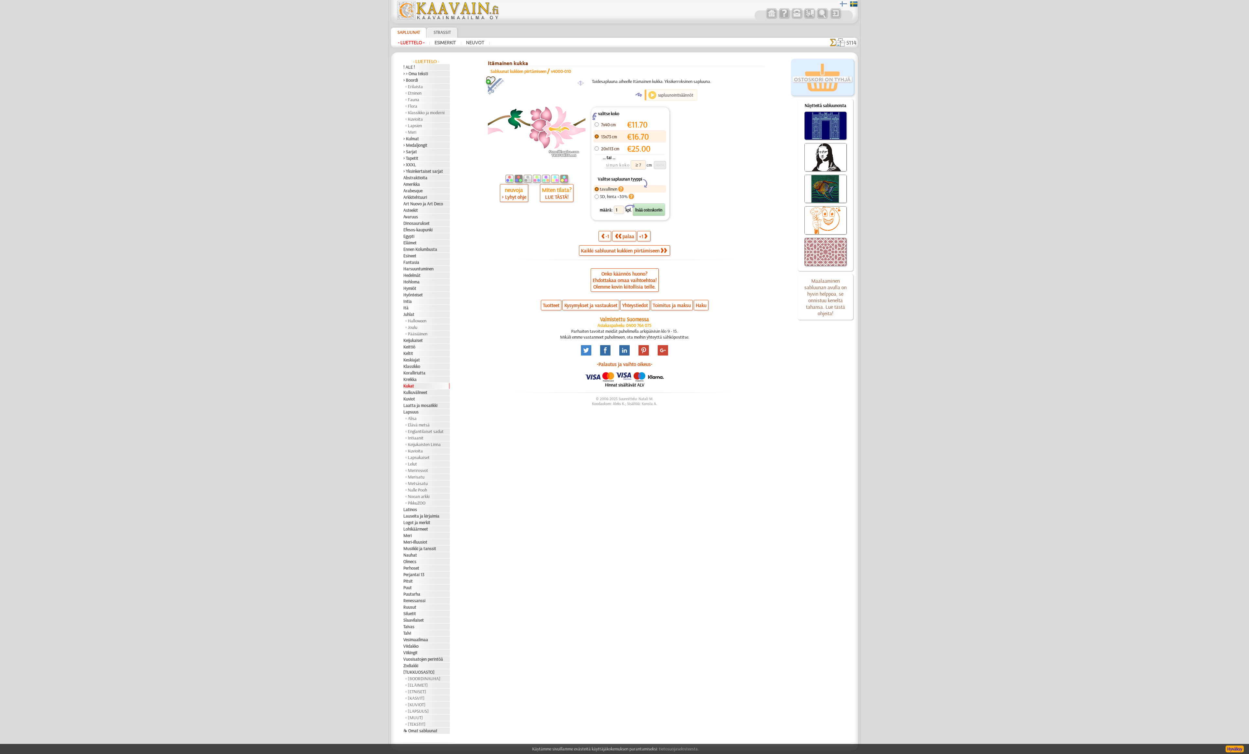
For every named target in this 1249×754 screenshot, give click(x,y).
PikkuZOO (416, 503)
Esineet (409, 256)
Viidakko (411, 646)
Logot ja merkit (416, 522)
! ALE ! (409, 67)
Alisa (412, 418)
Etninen (415, 93)
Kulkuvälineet (415, 392)
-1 (607, 236)
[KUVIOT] (416, 704)
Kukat (408, 386)
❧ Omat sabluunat (420, 731)
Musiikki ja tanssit (419, 548)
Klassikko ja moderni (426, 112)
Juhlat (408, 314)
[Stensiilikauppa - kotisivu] (447, 18)
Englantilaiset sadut (426, 431)
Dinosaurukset (416, 223)
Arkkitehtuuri (415, 197)
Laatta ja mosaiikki (420, 405)
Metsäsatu (418, 483)
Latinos (410, 509)
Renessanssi (414, 600)
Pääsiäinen (417, 334)
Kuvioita (415, 119)
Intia (407, 301)
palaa (628, 236)
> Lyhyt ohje (514, 197)
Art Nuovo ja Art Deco (423, 204)
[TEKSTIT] (416, 724)
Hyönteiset (413, 295)
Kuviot (409, 399)
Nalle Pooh (417, 490)
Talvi (407, 633)
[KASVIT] (416, 698)
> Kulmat (411, 138)
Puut (407, 587)
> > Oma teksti (415, 73)
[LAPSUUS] (418, 711)
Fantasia (411, 262)
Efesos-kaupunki (418, 230)
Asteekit (410, 210)
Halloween (417, 321)
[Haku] (822, 17)
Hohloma (411, 282)
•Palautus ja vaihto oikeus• (624, 364)
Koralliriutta (414, 373)
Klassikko (411, 366)
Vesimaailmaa (415, 639)
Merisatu (416, 477)
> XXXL (409, 165)
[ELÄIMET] (418, 685)
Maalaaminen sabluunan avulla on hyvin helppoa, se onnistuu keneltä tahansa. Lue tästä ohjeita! (825, 296)
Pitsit (408, 581)
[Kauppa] (771, 17)
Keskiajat (411, 360)
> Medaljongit (415, 145)
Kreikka (410, 379)
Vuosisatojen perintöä (423, 659)
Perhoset (411, 568)
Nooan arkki (419, 496)
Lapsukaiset (419, 457)
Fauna (413, 99)
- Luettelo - (411, 42)
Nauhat (410, 555)
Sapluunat (408, 32)
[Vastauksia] (784, 17)
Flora (412, 106)
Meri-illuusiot (415, 542)
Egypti (408, 236)
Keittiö (409, 347)
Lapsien (415, 125)
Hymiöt (409, 288)
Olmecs (409, 561)
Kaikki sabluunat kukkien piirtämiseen (620, 250)
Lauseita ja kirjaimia (421, 516)
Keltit (408, 353)
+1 (641, 236)
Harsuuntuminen (418, 269)
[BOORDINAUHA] (424, 678)
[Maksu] (809, 17)
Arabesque (413, 191)
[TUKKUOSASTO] (419, 672)
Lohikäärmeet (415, 529)
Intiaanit (415, 438)
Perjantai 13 (413, 574)
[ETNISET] (417, 691)
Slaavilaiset (413, 620)
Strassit (442, 32)
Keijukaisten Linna (424, 444)
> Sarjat (410, 152)
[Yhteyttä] (796, 17)
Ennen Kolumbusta (420, 249)
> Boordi (410, 80)
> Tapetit (410, 158)
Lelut (412, 464)
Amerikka (411, 184)
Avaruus (410, 217)
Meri (412, 132)
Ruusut (409, 607)
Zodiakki (410, 665)
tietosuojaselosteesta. (679, 749)
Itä (406, 308)
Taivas (408, 626)
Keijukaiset (413, 340)
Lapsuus (411, 412)
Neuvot (475, 42)
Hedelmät (412, 275)
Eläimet (410, 243)
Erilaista (415, 86)
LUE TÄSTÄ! (557, 197)
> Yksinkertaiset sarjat (423, 171)
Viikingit (410, 652)
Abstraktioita (415, 178)
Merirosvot (418, 470)
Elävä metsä (419, 425)
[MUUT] (415, 717)
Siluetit (409, 613)
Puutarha (411, 594)
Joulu (412, 327)
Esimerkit (445, 42)
